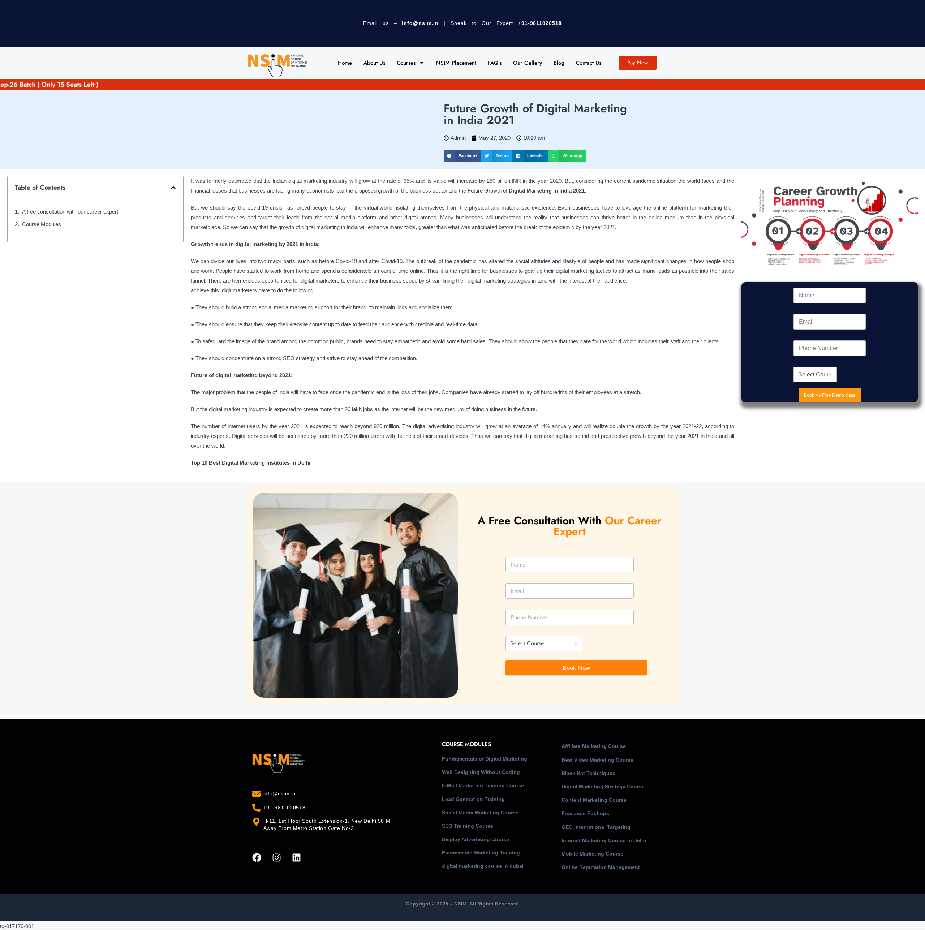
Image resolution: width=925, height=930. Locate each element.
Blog (559, 63)
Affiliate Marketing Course (594, 746)
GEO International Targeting (596, 827)
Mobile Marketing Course (592, 854)
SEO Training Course (467, 826)
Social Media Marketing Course (480, 812)
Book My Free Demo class (829, 395)
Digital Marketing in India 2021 (547, 191)
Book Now (576, 667)
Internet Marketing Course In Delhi (604, 840)
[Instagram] (276, 857)
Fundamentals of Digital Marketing (484, 759)
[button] (462, 156)
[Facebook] (257, 857)
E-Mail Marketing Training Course (483, 785)
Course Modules (41, 224)
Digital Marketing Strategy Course (603, 786)
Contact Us (588, 63)
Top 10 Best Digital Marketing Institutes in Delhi (250, 463)
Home (345, 63)
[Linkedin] (296, 857)
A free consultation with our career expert (70, 211)
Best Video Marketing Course (597, 760)
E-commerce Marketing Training (481, 853)
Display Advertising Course (475, 839)
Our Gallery (527, 63)
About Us (374, 63)
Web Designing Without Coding (481, 772)
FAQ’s (495, 63)
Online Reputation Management (601, 867)
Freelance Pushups (585, 813)
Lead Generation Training (473, 799)
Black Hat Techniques (588, 773)
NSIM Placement (456, 63)
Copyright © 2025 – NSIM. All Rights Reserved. (463, 904)
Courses (406, 63)
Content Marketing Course (594, 800)
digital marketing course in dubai (483, 866)
